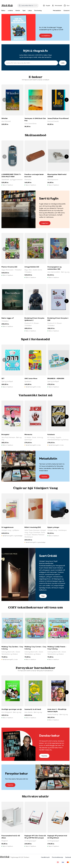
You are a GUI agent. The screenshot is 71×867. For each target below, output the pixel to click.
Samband (68, 857)
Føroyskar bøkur (16, 773)
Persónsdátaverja (57, 857)
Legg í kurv (44, 223)
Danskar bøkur (49, 735)
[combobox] (27, 5)
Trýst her (44, 476)
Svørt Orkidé (48, 556)
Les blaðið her (45, 35)
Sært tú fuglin (48, 198)
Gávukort (67, 10)
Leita (62, 63)
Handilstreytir (45, 857)
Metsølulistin (57, 10)
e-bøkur (10, 10)
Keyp (43, 596)
